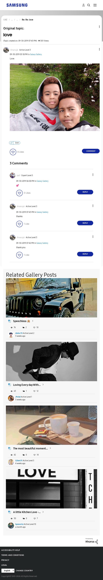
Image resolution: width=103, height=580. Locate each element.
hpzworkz (19, 524)
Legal (4, 565)
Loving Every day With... (27, 384)
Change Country (24, 571)
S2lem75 (18, 460)
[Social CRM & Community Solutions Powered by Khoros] (92, 541)
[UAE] (16, 5)
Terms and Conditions (12, 555)
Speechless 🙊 (21, 321)
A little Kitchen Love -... (27, 512)
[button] (95, 49)
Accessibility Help (10, 550)
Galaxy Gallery (36, 54)
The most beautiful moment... (30, 448)
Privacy (5, 560)
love (17, 143)
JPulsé (18, 397)
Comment (90, 151)
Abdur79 (19, 333)
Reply (85, 192)
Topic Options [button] (95, 27)
